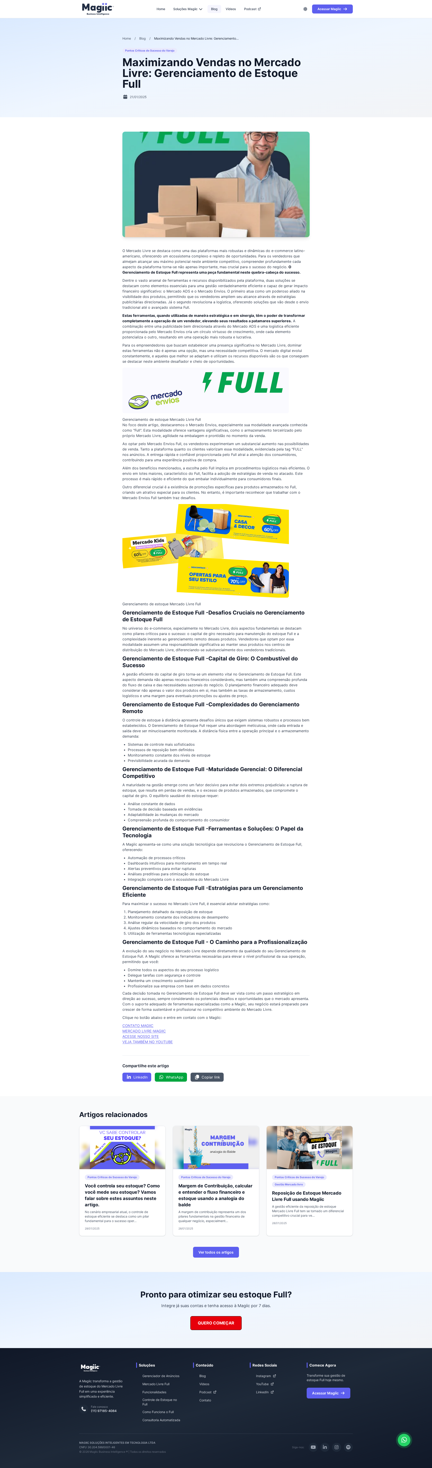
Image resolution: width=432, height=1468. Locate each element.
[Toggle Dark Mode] (305, 9)
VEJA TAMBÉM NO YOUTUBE (147, 1042)
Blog (214, 9)
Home (161, 9)
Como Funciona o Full (158, 1412)
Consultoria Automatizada (161, 1420)
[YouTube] (313, 1447)
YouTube (262, 1384)
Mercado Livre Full (155, 1384)
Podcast (250, 9)
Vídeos (231, 9)
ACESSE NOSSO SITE (140, 1036)
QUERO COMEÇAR (216, 1323)
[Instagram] (336, 1447)
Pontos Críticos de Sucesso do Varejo (149, 50)
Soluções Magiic (185, 9)
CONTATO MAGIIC (137, 1025)
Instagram (263, 1376)
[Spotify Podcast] (348, 1447)
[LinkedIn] (324, 1447)
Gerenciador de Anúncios (160, 1376)
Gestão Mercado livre (289, 1184)
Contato (205, 1400)
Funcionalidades (154, 1392)
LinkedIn (262, 1392)
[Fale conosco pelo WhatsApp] (404, 1440)
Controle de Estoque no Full (159, 1402)
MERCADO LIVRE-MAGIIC (144, 1031)
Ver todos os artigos (216, 1252)
